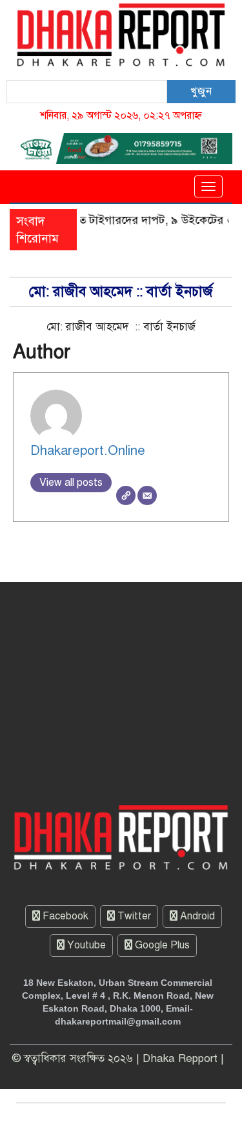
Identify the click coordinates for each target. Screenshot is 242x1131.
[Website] (126, 495)
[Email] (147, 495)
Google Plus (161, 945)
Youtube (85, 945)
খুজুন (201, 91)
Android (196, 916)
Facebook (64, 916)
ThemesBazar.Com (172, 1116)
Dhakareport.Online (87, 451)
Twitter (133, 916)
